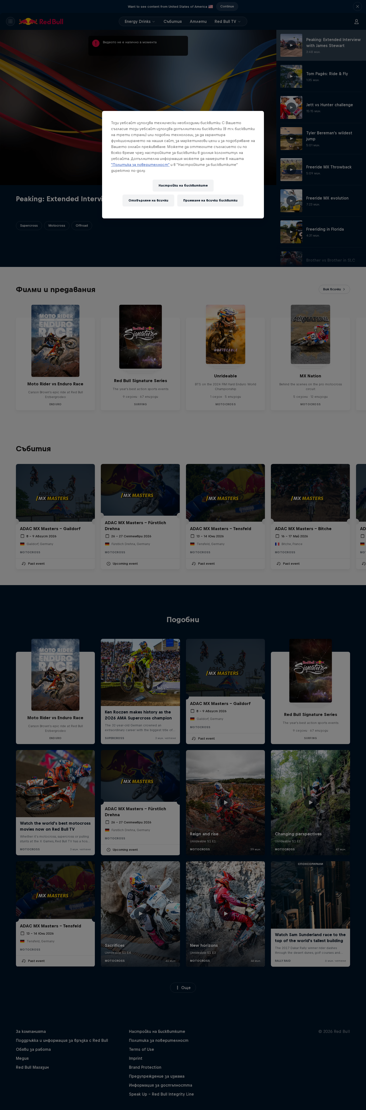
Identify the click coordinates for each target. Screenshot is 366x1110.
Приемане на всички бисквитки (210, 200)
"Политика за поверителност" (140, 164)
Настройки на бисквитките (183, 185)
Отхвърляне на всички (148, 200)
